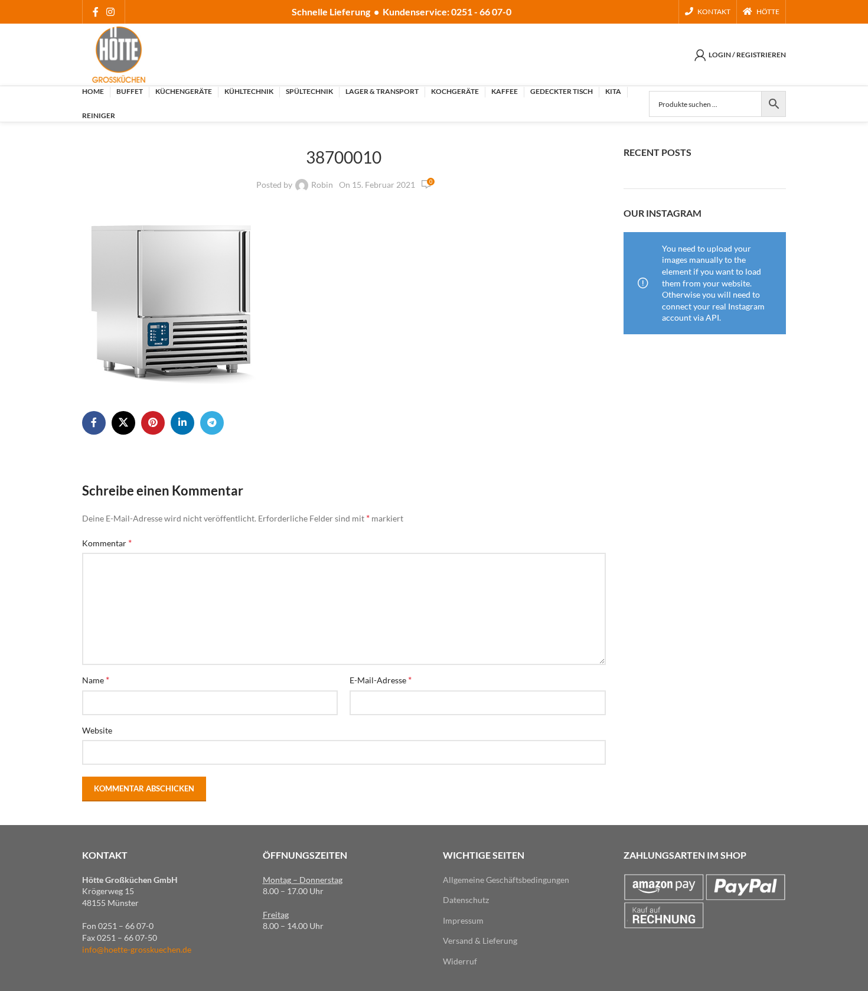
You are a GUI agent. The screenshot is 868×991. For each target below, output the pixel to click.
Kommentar (107, 542)
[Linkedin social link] (182, 423)
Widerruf (460, 961)
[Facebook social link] (95, 12)
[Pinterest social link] (153, 423)
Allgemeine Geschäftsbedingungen (506, 880)
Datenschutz (466, 900)
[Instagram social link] (110, 12)
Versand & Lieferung (480, 940)
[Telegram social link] (212, 423)
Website (97, 730)
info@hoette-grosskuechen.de (136, 949)
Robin (322, 185)
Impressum (463, 920)
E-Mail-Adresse (381, 679)
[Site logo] (118, 53)
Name (95, 679)
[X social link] (123, 423)
